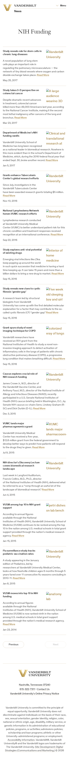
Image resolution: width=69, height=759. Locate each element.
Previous (13, 644)
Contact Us (43, 689)
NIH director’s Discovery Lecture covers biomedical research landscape (21, 465)
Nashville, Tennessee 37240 (34, 685)
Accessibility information (21, 740)
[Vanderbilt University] (34, 673)
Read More (43, 75)
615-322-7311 (27, 689)
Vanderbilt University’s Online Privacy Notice (34, 693)
